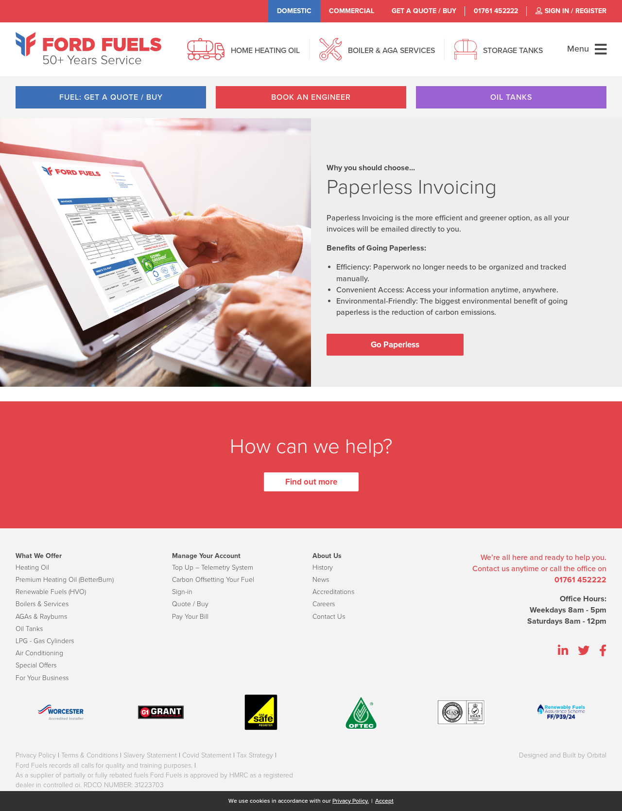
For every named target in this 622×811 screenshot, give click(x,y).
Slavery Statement (150, 755)
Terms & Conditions (89, 755)
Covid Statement (206, 755)
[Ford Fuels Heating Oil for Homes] (88, 44)
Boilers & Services (42, 604)
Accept (384, 800)
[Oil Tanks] (465, 54)
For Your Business (42, 678)
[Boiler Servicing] (330, 54)
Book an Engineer (311, 97)
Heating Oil (32, 567)
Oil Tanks (511, 97)
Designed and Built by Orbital (562, 755)
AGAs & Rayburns (41, 617)
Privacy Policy (36, 755)
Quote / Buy (190, 604)
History (322, 567)
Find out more (311, 482)
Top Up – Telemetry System (212, 567)
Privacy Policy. (350, 800)
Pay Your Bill (190, 617)
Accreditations (333, 592)
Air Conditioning (39, 653)
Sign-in (182, 592)
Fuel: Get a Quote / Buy (111, 97)
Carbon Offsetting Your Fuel (213, 580)
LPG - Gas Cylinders (45, 641)
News (320, 580)
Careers (323, 604)
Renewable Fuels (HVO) (51, 592)
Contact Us (328, 617)
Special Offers (36, 665)
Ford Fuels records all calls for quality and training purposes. (104, 765)
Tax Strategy (255, 755)
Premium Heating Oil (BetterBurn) (65, 580)
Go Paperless (395, 345)
